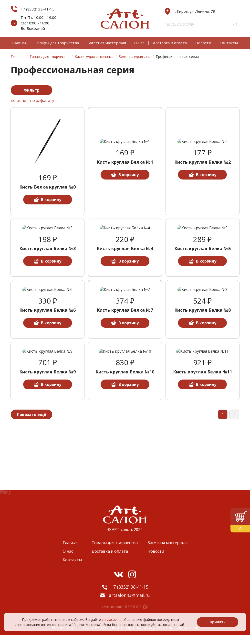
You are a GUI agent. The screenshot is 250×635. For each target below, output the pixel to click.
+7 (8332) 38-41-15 (37, 9)
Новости (203, 42)
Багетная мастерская (106, 42)
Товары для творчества (57, 42)
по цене (18, 100)
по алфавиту (42, 100)
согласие (109, 619)
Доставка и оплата (170, 42)
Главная (19, 42)
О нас (139, 42)
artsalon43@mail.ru (129, 595)
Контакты (228, 42)
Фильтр (31, 90)
